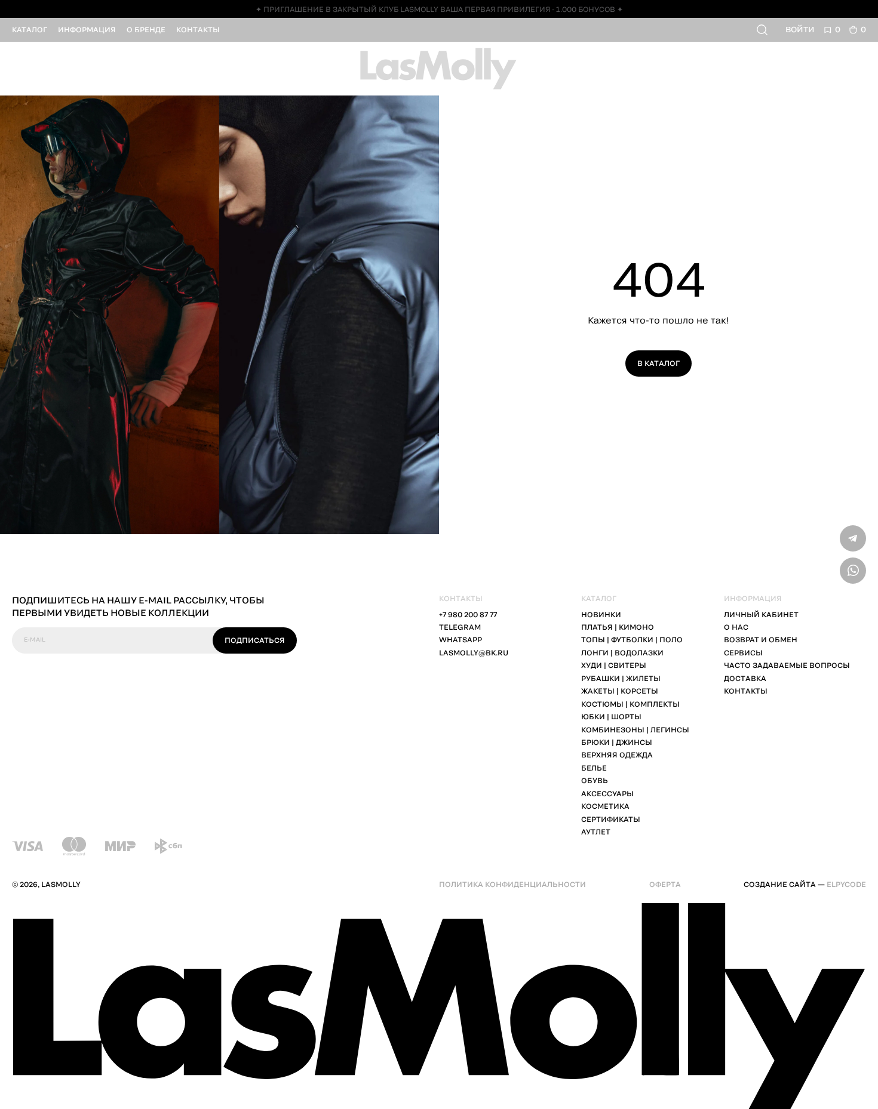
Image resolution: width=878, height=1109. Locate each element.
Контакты (746, 690)
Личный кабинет (761, 614)
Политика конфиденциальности (512, 884)
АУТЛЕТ (595, 831)
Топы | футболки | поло (632, 639)
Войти (800, 29)
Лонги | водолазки (622, 652)
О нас (736, 627)
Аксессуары (607, 793)
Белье (594, 767)
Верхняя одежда (617, 754)
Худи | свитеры (613, 665)
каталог (29, 29)
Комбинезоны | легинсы (635, 729)
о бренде (146, 29)
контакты (198, 29)
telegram (460, 627)
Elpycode (846, 884)
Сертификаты (610, 819)
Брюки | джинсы (616, 742)
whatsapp (460, 639)
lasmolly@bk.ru (473, 652)
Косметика (605, 806)
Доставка (745, 678)
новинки (601, 614)
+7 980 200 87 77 (468, 614)
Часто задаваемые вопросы (787, 665)
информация (87, 29)
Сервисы (743, 652)
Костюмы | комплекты (630, 704)
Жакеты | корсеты (619, 690)
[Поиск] (763, 30)
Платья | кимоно (617, 627)
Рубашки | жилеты (621, 678)
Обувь (594, 780)
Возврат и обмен (760, 639)
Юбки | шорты (611, 716)
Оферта (665, 884)
